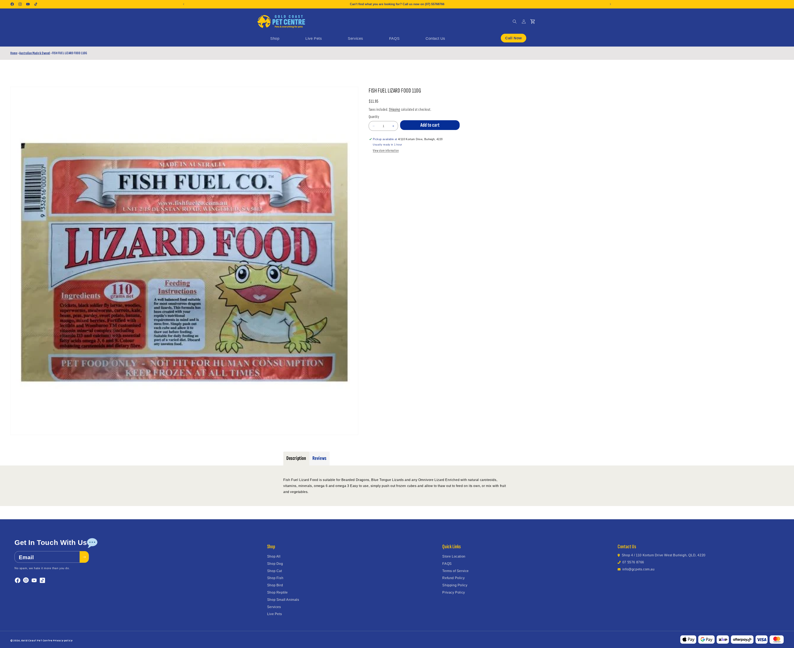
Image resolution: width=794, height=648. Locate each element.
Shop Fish (275, 578)
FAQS (447, 563)
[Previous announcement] (183, 4)
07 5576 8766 (633, 562)
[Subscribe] (84, 557)
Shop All (274, 556)
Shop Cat (274, 571)
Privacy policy (63, 640)
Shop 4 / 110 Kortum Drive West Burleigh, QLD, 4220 (664, 555)
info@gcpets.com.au (638, 569)
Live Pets (274, 614)
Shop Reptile (277, 592)
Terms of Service (455, 571)
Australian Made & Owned (34, 53)
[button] (514, 21)
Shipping (394, 109)
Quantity (374, 116)
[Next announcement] (610, 4)
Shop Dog (275, 563)
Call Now (513, 38)
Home (13, 53)
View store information (386, 150)
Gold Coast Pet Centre (37, 640)
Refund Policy (453, 578)
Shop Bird (275, 585)
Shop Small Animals (283, 599)
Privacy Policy (453, 592)
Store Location (453, 556)
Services (274, 607)
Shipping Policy (454, 585)
